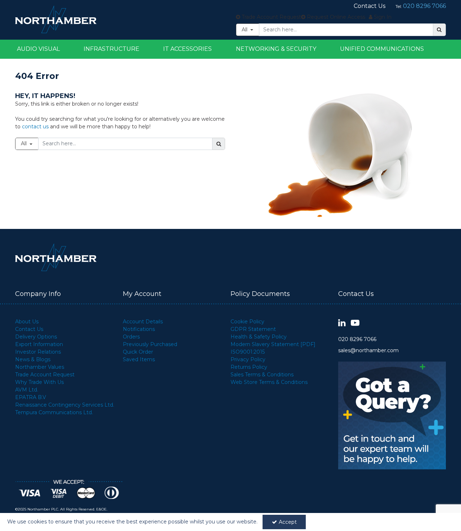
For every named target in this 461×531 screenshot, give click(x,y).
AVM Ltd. (26, 389)
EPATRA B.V (30, 397)
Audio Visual (38, 48)
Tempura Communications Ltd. (54, 412)
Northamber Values (39, 367)
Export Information (39, 344)
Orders (131, 336)
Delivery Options (36, 336)
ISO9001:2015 (247, 352)
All (245, 29)
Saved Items (139, 359)
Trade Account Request (45, 374)
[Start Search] (439, 29)
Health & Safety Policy (258, 336)
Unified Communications (382, 48)
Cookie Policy (247, 321)
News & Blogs (32, 359)
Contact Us (29, 329)
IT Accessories (187, 48)
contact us (35, 126)
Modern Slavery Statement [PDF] (272, 344)
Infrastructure (111, 48)
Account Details (143, 321)
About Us (27, 321)
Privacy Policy (247, 359)
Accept (288, 522)
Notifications (139, 329)
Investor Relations (38, 352)
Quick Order (138, 352)
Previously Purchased (150, 344)
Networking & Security (276, 48)
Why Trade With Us (39, 382)
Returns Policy (248, 367)
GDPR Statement (253, 329)
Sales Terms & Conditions (262, 374)
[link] (342, 323)
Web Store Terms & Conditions (269, 382)
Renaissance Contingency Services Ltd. (64, 405)
